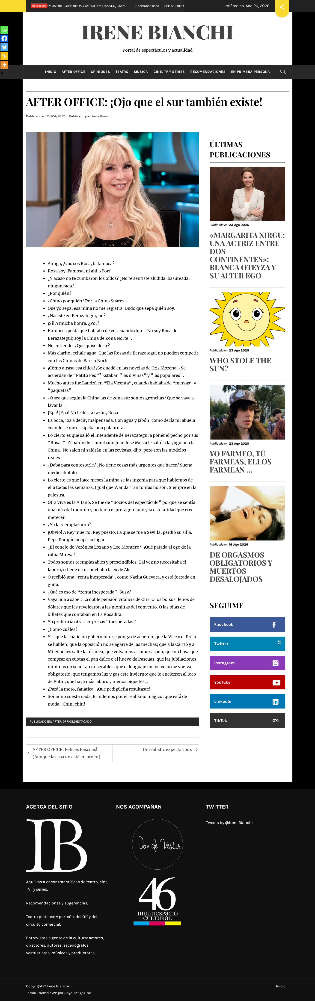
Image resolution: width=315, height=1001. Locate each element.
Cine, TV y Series (169, 72)
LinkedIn (222, 701)
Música (141, 72)
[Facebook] (4, 38)
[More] (4, 65)
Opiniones (100, 72)
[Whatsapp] (4, 30)
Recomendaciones (208, 72)
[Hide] (2, 73)
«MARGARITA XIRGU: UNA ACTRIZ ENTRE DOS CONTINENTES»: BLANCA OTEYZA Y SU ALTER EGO (247, 255)
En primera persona (250, 72)
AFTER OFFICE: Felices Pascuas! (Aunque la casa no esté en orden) (66, 753)
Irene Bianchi (157, 31)
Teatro (122, 72)
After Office (73, 72)
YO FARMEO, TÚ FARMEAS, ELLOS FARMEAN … (241, 461)
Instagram (224, 662)
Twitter (221, 643)
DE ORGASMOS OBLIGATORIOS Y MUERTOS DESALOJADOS (241, 566)
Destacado (83, 721)
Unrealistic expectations (167, 749)
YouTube (222, 682)
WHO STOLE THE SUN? (240, 364)
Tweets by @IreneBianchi (229, 822)
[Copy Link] (4, 56)
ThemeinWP (47, 993)
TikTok (220, 720)
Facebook (223, 624)
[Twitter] (4, 47)
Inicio (50, 72)
